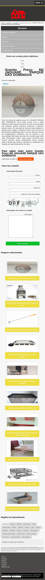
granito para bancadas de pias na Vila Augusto (22, 356)
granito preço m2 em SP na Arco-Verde (22, 484)
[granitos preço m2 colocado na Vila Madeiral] (22, 498)
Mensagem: (29, 214)
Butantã (19, 524)
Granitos (5, 37)
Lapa (32, 527)
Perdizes (5, 530)
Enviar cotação (22, 243)
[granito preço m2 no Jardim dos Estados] (22, 267)
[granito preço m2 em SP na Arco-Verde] (22, 473)
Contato (4, 565)
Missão (4, 561)
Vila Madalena (26, 537)
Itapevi (14, 527)
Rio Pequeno (34, 530)
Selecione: (6, 524)
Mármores (5, 41)
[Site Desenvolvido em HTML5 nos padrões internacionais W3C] (16, 576)
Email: (38, 181)
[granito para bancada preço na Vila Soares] (22, 319)
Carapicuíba (26, 524)
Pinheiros (12, 530)
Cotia (33, 524)
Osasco (38, 527)
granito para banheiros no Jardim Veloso (22, 459)
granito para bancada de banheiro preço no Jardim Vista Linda (22, 434)
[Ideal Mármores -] (22, 10)
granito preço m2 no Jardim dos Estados (22, 278)
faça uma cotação (25, 159)
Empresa (4, 559)
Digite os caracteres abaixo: (31, 194)
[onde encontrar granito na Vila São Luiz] (22, 397)
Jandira (26, 527)
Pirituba (19, 530)
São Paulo (6, 537)
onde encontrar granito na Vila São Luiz (22, 408)
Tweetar (6, 84)
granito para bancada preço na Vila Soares (22, 330)
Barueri (13, 524)
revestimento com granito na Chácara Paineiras (22, 382)
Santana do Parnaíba (9, 534)
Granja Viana (6, 527)
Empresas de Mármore (9, 32)
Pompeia (26, 530)
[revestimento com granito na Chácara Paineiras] (22, 370)
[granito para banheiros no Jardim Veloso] (22, 448)
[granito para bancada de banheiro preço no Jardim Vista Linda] (22, 421)
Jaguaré (20, 527)
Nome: (38, 175)
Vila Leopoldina (15, 537)
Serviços (22, 28)
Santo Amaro (21, 534)
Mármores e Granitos (9, 46)
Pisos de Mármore (8, 50)
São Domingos (31, 534)
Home (3, 557)
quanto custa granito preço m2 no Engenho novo (22, 304)
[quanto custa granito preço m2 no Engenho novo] (22, 292)
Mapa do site (6, 567)
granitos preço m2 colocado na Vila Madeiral (22, 509)
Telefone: (37, 188)
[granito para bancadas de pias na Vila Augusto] (22, 343)
